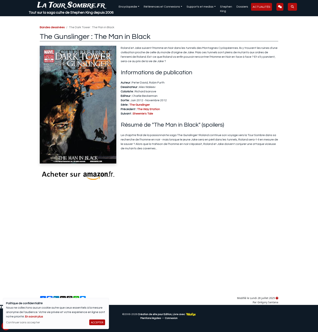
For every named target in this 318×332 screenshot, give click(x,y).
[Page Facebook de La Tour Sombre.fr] (1, 307)
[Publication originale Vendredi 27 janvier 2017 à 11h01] (277, 298)
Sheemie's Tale (143, 113)
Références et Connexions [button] (162, 6)
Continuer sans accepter (23, 322)
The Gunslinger (139, 104)
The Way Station (148, 109)
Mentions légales (150, 318)
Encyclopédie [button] (128, 6)
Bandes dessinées (52, 27)
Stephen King (226, 9)
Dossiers (242, 6)
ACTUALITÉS (261, 6)
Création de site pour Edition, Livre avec (162, 314)
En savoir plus (34, 316)
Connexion (171, 318)
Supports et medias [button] (200, 6)
